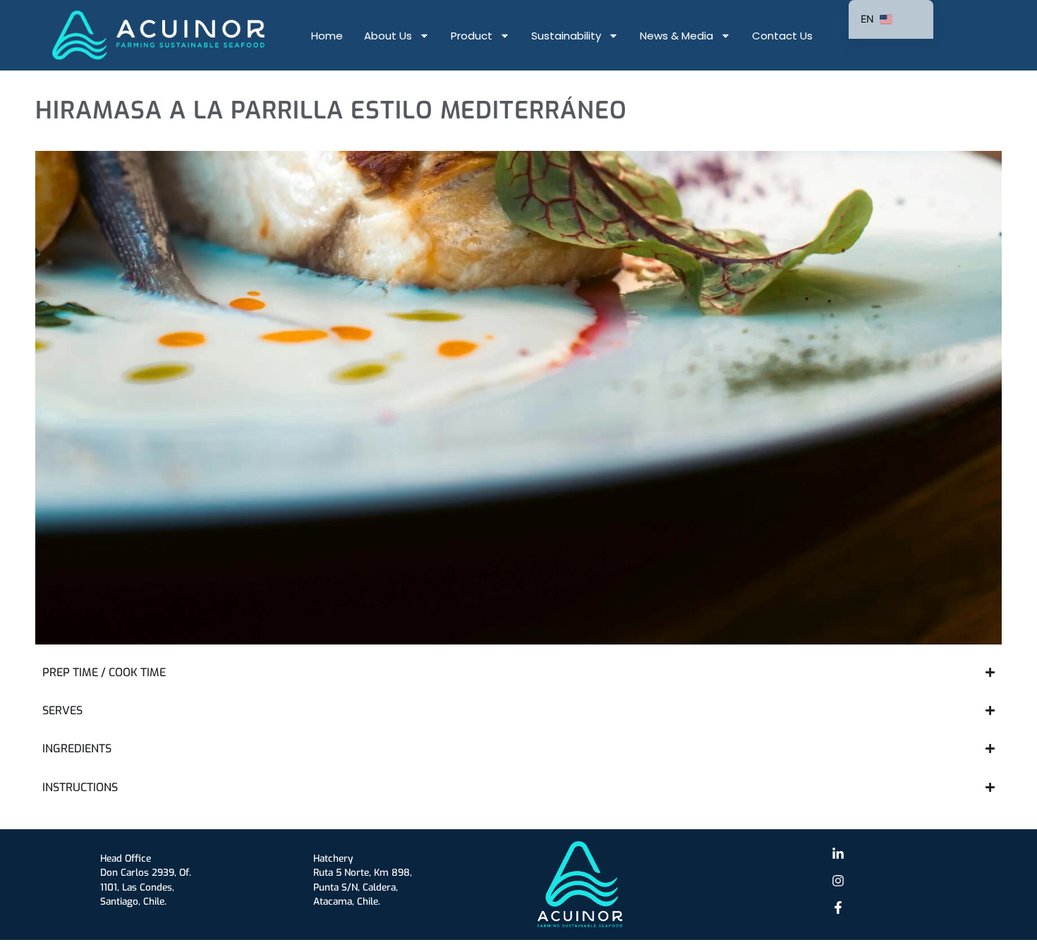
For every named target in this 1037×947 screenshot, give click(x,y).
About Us (388, 35)
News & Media (676, 35)
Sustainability (566, 35)
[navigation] (891, 19)
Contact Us (782, 35)
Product (471, 35)
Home (327, 35)
